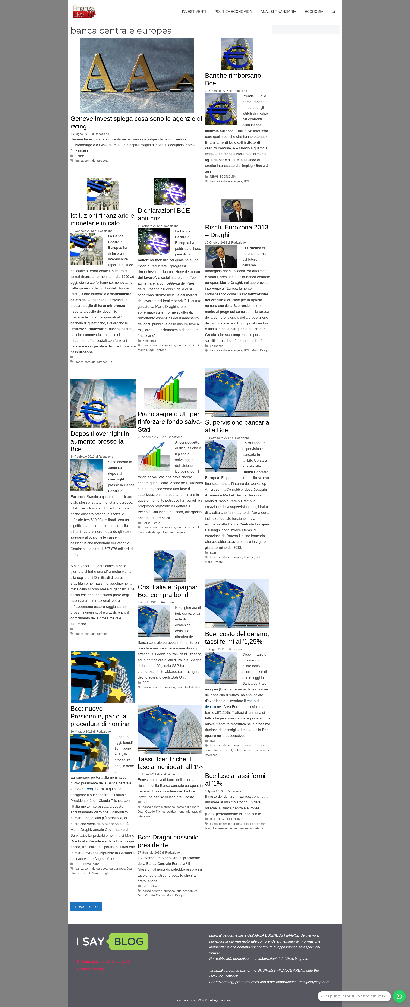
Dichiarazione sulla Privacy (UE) (103, 962)
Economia (314, 11)
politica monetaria (246, 750)
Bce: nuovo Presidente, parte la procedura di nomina (100, 716)
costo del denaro (255, 745)
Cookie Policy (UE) (92, 969)
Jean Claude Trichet (218, 750)
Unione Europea (174, 532)
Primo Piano (91, 863)
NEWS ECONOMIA (223, 176)
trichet (233, 828)
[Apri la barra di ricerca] (334, 11)
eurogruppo (117, 868)
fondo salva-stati (188, 345)
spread (161, 350)
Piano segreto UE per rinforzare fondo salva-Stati (170, 421)
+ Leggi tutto (86, 906)
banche (249, 557)
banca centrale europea (91, 160)
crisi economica (187, 891)
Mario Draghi (146, 350)
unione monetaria (251, 828)
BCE (247, 181)
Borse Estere (151, 523)
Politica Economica (233, 11)
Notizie (80, 156)
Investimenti (194, 11)
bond (180, 687)
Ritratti (154, 886)
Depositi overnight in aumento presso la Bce (99, 441)
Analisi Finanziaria (278, 11)
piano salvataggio (149, 532)
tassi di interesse (216, 828)
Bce (89, 789)
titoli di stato (193, 687)
